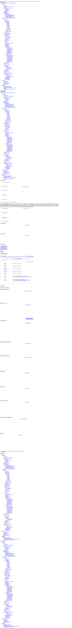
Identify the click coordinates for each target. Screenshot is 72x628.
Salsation (6, 520)
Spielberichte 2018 (9, 504)
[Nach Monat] (12, 256)
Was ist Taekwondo (7, 488)
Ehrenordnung (7, 461)
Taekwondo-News (7, 487)
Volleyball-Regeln (7, 528)
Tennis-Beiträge (7, 497)
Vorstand (5, 458)
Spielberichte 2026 (9, 498)
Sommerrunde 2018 (9, 512)
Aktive (6, 471)
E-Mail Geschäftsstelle (7, 534)
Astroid (14, 451)
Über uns (6, 489)
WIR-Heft (5, 533)
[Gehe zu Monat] (26, 256)
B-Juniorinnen (9, 480)
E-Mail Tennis (7, 513)
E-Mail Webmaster (6, 535)
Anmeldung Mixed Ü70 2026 (9, 494)
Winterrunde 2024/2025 (10, 508)
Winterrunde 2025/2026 (10, 506)
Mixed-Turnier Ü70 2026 (3, 246)
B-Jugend (8, 478)
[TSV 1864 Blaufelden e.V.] (8, 92)
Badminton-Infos (7, 529)
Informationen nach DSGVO (7, 538)
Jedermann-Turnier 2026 (8, 482)
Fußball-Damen (7, 472)
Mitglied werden (6, 464)
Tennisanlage (7, 496)
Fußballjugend (7, 473)
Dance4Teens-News (9, 518)
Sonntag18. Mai (5, 280)
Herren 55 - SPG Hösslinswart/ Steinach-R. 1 (23, 276)
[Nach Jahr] (8, 256)
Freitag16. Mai (5, 273)
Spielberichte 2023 (9, 501)
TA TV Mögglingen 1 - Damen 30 (21, 280)
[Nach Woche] (16, 256)
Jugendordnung (7, 460)
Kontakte (6, 481)
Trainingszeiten (7, 485)
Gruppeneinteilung (9, 519)
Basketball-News (9, 526)
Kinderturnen (7, 517)
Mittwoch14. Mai (5, 268)
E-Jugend (8, 476)
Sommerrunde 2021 (9, 511)
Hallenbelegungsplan (6, 463)
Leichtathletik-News (8, 484)
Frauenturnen (7, 521)
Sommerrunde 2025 (9, 507)
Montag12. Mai (5, 263)
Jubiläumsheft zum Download (9, 457)
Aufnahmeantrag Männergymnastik (10, 466)
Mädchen (8, 474)
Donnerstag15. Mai (5, 271)
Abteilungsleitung (7, 495)
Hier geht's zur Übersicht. (4, 287)
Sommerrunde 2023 (9, 509)
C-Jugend (8, 477)
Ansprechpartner (7, 530)
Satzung (6, 459)
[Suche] (22, 256)
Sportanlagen (5, 462)
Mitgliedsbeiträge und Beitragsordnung (10, 468)
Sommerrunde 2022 (9, 510)
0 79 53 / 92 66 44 (12, 1)
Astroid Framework (20, 451)
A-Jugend (8, 479)
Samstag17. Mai (5, 276)
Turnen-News (7, 516)
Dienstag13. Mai (5, 266)
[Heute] (19, 256)
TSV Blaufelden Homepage (7, 537)
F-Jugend (8, 475)
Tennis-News (7, 493)
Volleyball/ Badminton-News (9, 527)
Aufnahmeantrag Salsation (8, 467)
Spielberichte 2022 (9, 502)
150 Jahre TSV (6, 456)
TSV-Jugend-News (7, 523)
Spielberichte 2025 (9, 499)
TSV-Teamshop (6, 532)
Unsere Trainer (7, 490)
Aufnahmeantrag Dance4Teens (9, 465)
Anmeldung (29, 318)
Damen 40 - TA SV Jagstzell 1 (21, 279)
